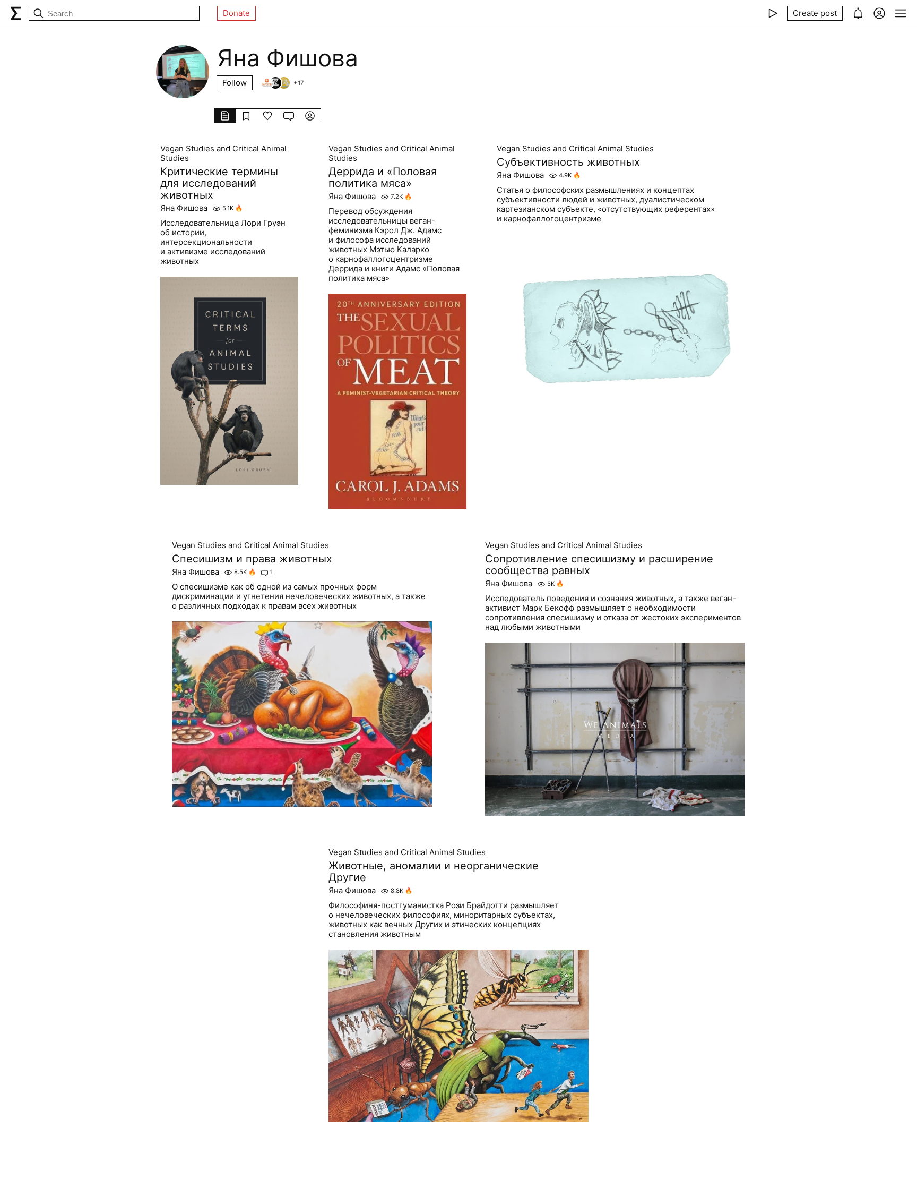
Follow (234, 83)
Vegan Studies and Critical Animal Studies (223, 153)
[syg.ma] (16, 13)
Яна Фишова (183, 208)
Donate (236, 13)
